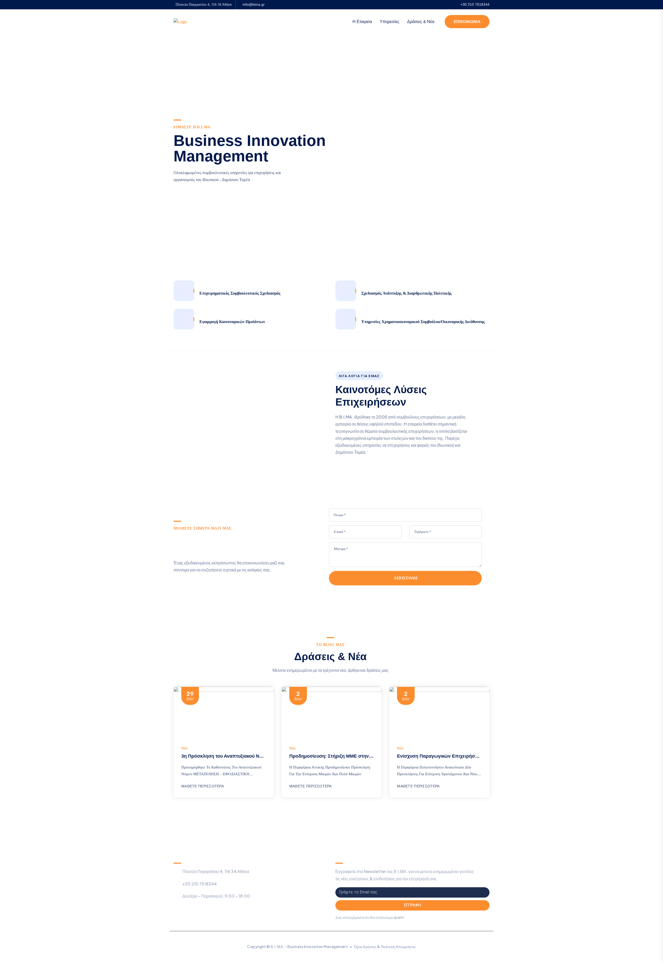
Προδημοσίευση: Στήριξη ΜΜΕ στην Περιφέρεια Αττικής (350, 756)
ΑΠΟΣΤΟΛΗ (405, 578)
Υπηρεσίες (389, 21)
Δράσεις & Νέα (420, 21)
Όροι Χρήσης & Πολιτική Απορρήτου (385, 946)
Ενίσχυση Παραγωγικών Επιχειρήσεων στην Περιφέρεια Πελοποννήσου (477, 756)
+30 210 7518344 (474, 4)
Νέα (184, 748)
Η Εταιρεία (362, 21)
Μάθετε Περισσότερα (202, 786)
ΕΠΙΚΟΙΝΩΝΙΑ (467, 21)
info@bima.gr (254, 4)
